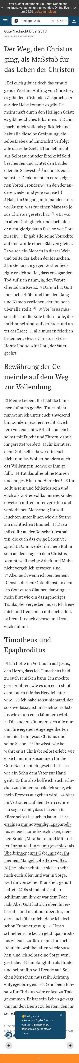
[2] (43, 184)
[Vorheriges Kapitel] (8, 1045)
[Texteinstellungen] (74, 21)
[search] (36, 21)
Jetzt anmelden (45, 11)
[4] (34, 308)
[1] (41, 169)
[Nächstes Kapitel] (70, 1045)
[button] (75, 8)
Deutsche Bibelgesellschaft (21, 36)
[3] (52, 213)
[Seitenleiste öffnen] (39, 1058)
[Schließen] (61, 1015)
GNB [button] (60, 21)
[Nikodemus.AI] (8, 1035)
